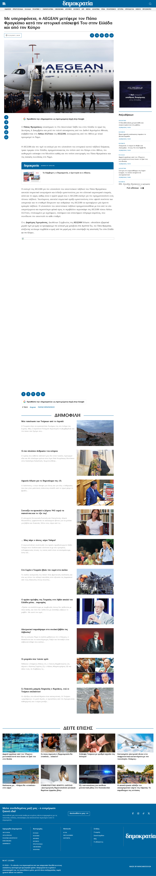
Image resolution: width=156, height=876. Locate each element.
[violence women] (59, 774)
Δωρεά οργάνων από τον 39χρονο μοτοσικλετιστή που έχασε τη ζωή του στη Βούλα (133, 159)
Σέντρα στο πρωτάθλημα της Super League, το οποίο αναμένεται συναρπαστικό (132, 173)
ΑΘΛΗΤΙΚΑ (122, 120)
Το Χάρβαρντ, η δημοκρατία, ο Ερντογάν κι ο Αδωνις (66, 173)
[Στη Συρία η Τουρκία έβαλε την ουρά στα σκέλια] (95, 582)
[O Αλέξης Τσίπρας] (95, 552)
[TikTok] (143, 813)
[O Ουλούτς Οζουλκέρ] (95, 611)
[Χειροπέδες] (97, 743)
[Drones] (135, 743)
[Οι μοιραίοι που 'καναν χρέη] (95, 671)
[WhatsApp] (107, 35)
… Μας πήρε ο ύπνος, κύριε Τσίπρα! (38, 540)
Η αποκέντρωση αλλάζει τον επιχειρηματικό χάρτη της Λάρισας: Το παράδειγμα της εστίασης (134, 788)
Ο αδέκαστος (98, 842)
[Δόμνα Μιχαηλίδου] (95, 522)
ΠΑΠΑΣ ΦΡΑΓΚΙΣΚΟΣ (46, 407)
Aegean (33, 407)
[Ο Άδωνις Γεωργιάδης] (95, 493)
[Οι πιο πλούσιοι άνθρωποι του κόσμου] (95, 463)
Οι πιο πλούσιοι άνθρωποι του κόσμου (39, 451)
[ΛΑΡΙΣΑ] (135, 774)
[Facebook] (92, 35)
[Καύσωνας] (59, 743)
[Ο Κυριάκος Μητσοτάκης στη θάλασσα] (95, 701)
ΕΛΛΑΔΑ (122, 155)
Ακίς (95, 839)
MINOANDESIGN (144, 866)
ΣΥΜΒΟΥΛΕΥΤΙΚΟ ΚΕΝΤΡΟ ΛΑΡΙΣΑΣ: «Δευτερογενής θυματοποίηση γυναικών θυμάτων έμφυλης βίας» (58, 788)
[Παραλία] (21, 774)
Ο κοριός (97, 832)
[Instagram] (138, 813)
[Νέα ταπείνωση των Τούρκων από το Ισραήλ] (95, 433)
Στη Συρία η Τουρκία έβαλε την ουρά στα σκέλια (44, 570)
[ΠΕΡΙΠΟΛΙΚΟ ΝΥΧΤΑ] (97, 774)
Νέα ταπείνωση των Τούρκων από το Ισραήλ (42, 421)
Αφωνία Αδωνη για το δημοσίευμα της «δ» (41, 481)
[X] (97, 35)
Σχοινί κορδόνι (99, 835)
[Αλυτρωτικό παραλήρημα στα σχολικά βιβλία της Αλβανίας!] (95, 641)
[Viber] (102, 35)
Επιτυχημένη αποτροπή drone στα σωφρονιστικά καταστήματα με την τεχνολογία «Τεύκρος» (133, 756)
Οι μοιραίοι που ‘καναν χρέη (34, 659)
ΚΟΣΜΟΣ (122, 132)
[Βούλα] (21, 743)
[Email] (111, 35)
